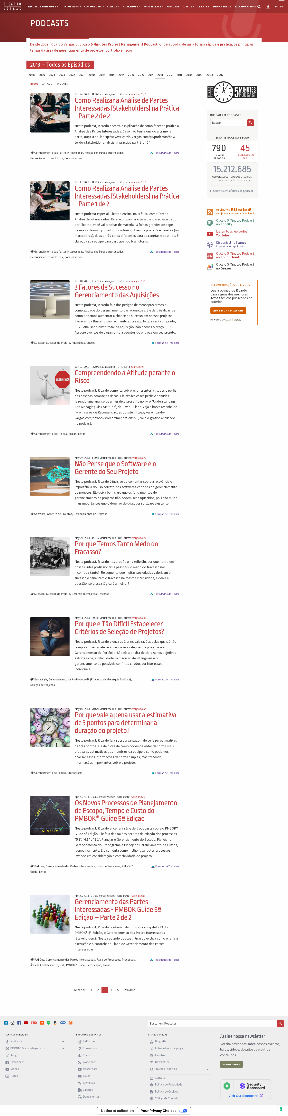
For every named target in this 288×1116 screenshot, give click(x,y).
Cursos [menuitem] (112, 6)
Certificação (93, 965)
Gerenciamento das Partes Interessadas (58, 153)
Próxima (129, 990)
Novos (34, 83)
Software (39, 514)
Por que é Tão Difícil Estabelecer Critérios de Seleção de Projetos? (119, 628)
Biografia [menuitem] (160, 1041)
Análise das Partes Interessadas (104, 153)
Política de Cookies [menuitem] (166, 1091)
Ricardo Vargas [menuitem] (245, 6)
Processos (128, 959)
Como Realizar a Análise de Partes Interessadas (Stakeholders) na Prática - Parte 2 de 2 (127, 108)
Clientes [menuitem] (203, 6)
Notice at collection (117, 1111)
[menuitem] (259, 6)
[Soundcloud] (42, 1023)
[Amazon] (55, 1023)
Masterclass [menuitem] (152, 6)
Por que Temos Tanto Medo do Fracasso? (116, 548)
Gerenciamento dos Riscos (46, 158)
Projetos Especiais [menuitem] (165, 1069)
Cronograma (74, 773)
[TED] (34, 1022)
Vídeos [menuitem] (14, 1069)
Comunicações (73, 158)
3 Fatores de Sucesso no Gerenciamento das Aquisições (117, 291)
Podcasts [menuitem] (16, 1041)
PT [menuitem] (281, 6)
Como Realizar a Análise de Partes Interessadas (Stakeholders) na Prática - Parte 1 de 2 (127, 196)
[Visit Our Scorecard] (245, 1089)
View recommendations (228, 310)
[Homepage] (12, 10)
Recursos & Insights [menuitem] (42, 6)
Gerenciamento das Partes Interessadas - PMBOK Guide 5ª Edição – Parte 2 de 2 (118, 910)
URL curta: (132, 94)
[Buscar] (250, 122)
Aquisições (78, 343)
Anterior (79, 990)
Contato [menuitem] (159, 1077)
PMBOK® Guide (75, 965)
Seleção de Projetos (42, 685)
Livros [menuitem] (187, 6)
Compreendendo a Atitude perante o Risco (125, 377)
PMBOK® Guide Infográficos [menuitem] (27, 1048)
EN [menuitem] (276, 6)
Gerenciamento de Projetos (90, 514)
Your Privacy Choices (159, 1111)
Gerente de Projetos (59, 514)
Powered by (217, 319)
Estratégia (40, 679)
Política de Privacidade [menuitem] (168, 1084)
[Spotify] (49, 1023)
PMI (62, 965)
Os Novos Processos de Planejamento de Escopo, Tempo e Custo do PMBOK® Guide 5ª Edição (126, 811)
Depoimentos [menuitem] (222, 6)
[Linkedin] (6, 1023)
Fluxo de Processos (108, 866)
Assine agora (231, 1064)
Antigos (47, 83)
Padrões (39, 866)
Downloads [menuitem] (17, 1062)
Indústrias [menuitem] (71, 6)
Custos (90, 343)
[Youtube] (26, 1023)
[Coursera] (63, 1022)
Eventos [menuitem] (159, 1055)
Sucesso (39, 343)
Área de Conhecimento (44, 965)
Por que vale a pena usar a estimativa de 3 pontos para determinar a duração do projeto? (125, 723)
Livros (81, 434)
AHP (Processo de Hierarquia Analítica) (107, 679)
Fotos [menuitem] (14, 1076)
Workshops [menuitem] (130, 6)
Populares (62, 83)
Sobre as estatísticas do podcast (233, 191)
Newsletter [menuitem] (161, 1062)
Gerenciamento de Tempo (50, 773)
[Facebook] (19, 1023)
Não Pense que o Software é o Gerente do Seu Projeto (115, 468)
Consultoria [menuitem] (92, 6)
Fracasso (103, 594)
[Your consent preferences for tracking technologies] (281, 1109)
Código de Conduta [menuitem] (166, 1098)
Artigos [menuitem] (15, 1055)
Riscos (72, 434)
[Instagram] (13, 1023)
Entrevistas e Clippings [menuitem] (168, 1048)
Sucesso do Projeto (58, 343)
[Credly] (71, 1023)
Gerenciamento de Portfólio (66, 679)
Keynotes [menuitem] (173, 6)
